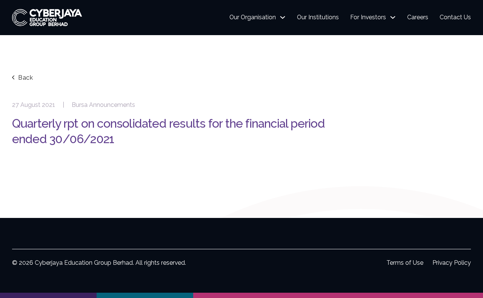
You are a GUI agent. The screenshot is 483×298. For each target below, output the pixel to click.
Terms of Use (404, 262)
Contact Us (455, 17)
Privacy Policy (451, 262)
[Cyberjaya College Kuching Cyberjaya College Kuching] (241, 295)
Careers (417, 17)
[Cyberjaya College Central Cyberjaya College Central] (434, 295)
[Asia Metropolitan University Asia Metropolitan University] (145, 295)
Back (25, 77)
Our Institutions (318, 17)
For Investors (368, 17)
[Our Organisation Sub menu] (283, 17)
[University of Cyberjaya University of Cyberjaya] (48, 295)
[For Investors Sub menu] (393, 17)
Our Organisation (252, 17)
